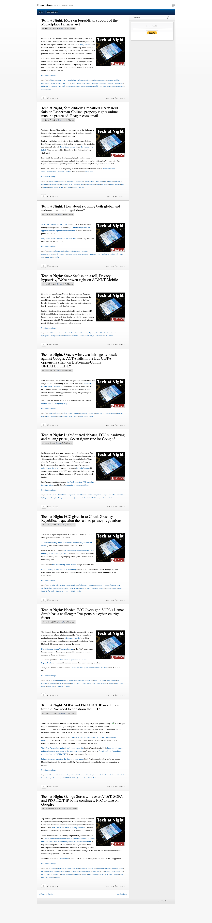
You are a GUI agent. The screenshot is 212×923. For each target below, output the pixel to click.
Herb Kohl (107, 333)
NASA (98, 184)
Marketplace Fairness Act (99, 83)
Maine (88, 83)
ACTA (51, 413)
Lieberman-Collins (66, 184)
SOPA (122, 184)
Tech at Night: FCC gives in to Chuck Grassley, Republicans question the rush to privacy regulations (81, 518)
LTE (83, 83)
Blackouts (52, 775)
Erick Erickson (80, 775)
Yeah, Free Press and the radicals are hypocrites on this (62, 748)
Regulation (93, 254)
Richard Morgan (86, 683)
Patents (82, 588)
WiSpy (49, 89)
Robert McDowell (102, 683)
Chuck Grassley (82, 585)
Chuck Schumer (75, 251)
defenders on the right (49, 468)
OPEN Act (120, 871)
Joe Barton (120, 495)
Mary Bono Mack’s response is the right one (58, 238)
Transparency (100, 336)
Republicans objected (68, 146)
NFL (118, 775)
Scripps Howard (115, 184)
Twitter (95, 778)
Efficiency (92, 333)
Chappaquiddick (59, 251)
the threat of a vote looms (74, 759)
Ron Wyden (76, 874)
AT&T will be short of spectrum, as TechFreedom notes (70, 841)
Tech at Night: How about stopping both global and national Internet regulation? (80, 208)
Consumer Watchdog (113, 80)
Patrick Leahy (57, 778)
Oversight (53, 498)
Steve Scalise (74, 336)
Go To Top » (164, 900)
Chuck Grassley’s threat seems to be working (58, 569)
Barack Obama (72, 80)
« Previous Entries (46, 894)
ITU (67, 254)
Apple (51, 251)
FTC (68, 83)
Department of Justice (103, 868)
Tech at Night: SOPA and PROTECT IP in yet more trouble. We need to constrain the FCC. (80, 706)
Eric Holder (114, 868)
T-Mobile (95, 86)
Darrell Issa (99, 181)
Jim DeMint (111, 495)
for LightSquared (82, 468)
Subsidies (83, 498)
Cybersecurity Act (89, 181)
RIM (94, 683)
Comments (52, 98)
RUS (99, 254)
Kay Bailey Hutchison (53, 184)
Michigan (110, 83)
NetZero (67, 683)
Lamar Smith (53, 683)
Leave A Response (115, 98)
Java (58, 416)
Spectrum (89, 86)
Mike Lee (107, 871)
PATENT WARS (74, 588)
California (76, 868)
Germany (53, 416)
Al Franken (57, 413)
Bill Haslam (81, 80)
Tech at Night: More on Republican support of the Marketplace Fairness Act (79, 22)
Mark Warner (73, 254)
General (61, 28)
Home (41, 12)
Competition (102, 80)
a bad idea (89, 171)
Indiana (79, 83)
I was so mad (64, 858)
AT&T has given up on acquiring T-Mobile (68, 827)
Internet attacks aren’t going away (54, 403)
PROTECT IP (67, 778)
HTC (69, 871)
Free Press (102, 680)
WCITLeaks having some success (54, 224)
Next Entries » (121, 894)
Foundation (45, 5)
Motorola (60, 683)
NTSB (113, 871)
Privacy (53, 336)
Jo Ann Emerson (111, 680)
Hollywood (63, 871)
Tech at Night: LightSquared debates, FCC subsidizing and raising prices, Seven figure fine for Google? (83, 436)
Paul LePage (44, 86)
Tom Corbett (120, 86)
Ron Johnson (105, 184)
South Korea (105, 254)
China (95, 80)
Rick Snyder (62, 86)
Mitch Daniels (119, 83)
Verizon (43, 89)
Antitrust (58, 80)
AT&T (64, 80)
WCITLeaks (49, 257)
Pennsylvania (53, 86)
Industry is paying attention (52, 759)
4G (50, 495)
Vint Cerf (61, 187)
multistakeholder (90, 184)
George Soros (97, 495)
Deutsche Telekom (111, 413)
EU (97, 333)
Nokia (66, 588)
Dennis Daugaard (56, 83)
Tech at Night (104, 86)
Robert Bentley (71, 86)
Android (64, 413)
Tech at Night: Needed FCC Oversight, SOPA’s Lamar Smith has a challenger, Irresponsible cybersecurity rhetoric (82, 613)
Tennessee (112, 86)
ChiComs (89, 80)
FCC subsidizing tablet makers (64, 564)
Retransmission (67, 498)
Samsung (102, 588)
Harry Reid (117, 181)
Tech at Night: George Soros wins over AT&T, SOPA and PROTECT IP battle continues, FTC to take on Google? (82, 800)
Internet (43, 184)
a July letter (84, 44)
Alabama (52, 80)
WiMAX (73, 591)
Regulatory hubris (72, 638)
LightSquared (45, 336)
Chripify (67, 251)
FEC (51, 254)
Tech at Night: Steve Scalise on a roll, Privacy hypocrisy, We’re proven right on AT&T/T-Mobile (79, 277)
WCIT (43, 257)
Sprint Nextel (108, 874)
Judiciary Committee (84, 871)
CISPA (70, 413)
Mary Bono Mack (79, 184)
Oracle (76, 416)
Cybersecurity (45, 83)
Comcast (61, 181)
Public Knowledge (66, 874)
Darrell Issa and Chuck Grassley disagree (57, 649)
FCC (63, 83)
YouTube (81, 187)
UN (121, 254)
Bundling (74, 585)
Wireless (74, 187)
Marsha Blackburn (46, 588)
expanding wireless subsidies (76, 485)
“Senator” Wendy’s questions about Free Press (90, 667)
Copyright (92, 413)
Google (73, 83)
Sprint (115, 588)
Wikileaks (68, 187)
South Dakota (81, 86)
